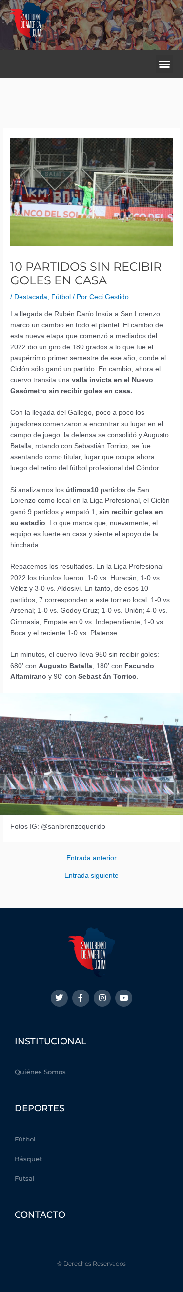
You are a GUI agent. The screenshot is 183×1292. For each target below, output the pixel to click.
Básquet (28, 1159)
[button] (164, 64)
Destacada (30, 297)
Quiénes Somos (40, 1072)
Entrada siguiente (91, 875)
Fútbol (61, 297)
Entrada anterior (91, 858)
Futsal (25, 1178)
